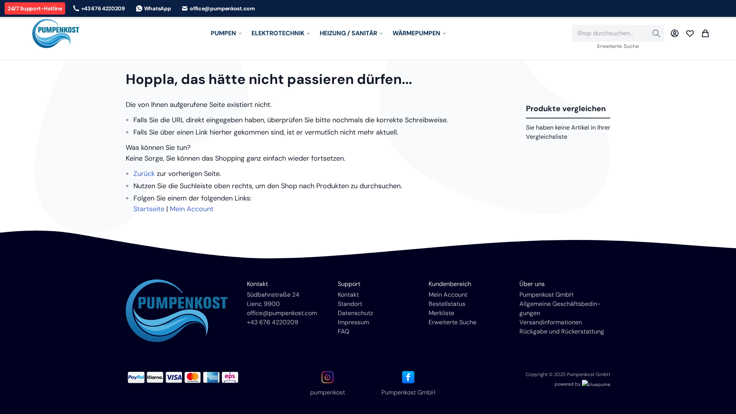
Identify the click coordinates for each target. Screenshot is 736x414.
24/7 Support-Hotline (35, 8)
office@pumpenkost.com (282, 313)
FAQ (343, 331)
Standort (350, 304)
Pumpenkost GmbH (546, 295)
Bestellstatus (447, 304)
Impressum (353, 322)
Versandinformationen (550, 322)
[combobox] (618, 33)
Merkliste (441, 313)
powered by (568, 384)
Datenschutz (355, 313)
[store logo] (55, 33)
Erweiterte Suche (618, 46)
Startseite (148, 209)
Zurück (144, 173)
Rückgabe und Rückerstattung (561, 331)
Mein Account (192, 209)
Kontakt (348, 295)
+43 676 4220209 (272, 322)
